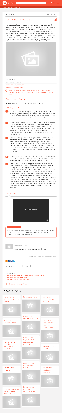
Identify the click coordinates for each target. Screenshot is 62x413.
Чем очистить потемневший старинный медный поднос (48, 323)
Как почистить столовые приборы (18, 279)
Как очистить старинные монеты (15, 87)
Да (19, 266)
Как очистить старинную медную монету (11, 299)
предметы (42, 147)
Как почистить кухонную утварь (10, 321)
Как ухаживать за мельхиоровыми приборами (30, 249)
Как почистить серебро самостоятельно (29, 389)
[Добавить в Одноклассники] (6, 261)
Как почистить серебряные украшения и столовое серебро (25, 275)
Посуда (18, 7)
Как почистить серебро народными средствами (9, 345)
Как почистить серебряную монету (28, 365)
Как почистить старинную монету (17, 277)
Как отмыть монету (30, 297)
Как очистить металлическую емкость (48, 299)
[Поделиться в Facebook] (11, 261)
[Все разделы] (58, 3)
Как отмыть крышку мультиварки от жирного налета (11, 391)
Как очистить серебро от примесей (47, 370)
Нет (27, 266)
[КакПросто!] (8, 3)
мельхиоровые (33, 147)
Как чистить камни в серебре (49, 347)
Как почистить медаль (9, 369)
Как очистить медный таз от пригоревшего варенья (28, 340)
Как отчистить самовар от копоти (30, 317)
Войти (53, 3)
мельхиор (21, 128)
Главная (4, 7)
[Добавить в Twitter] (14, 261)
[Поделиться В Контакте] (9, 261)
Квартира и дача (12, 7)
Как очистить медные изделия (14, 85)
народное (46, 142)
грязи (31, 113)
